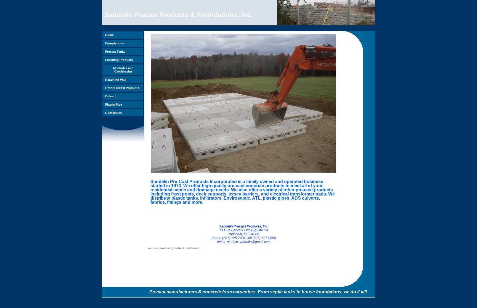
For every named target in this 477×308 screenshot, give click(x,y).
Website (153, 248)
